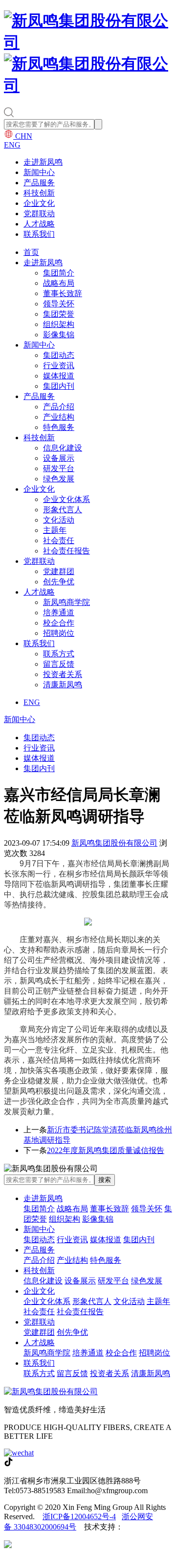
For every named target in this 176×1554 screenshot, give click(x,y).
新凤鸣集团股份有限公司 (114, 843)
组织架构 (58, 324)
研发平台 (58, 468)
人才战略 (39, 224)
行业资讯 (58, 365)
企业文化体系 (66, 499)
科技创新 (39, 193)
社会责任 (58, 540)
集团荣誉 (58, 314)
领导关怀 (58, 304)
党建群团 (58, 571)
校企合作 (58, 623)
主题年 (54, 530)
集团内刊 (58, 386)
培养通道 (58, 612)
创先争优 (58, 581)
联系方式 (58, 654)
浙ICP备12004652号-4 (79, 1516)
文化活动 (58, 520)
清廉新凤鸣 (62, 684)
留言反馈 (58, 664)
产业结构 (58, 417)
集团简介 (58, 273)
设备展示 (58, 458)
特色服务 (58, 427)
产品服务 (39, 182)
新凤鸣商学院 (66, 602)
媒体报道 (58, 376)
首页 (31, 252)
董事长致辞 (62, 293)
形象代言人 (62, 509)
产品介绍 (58, 406)
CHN (22, 136)
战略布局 (58, 283)
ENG (12, 145)
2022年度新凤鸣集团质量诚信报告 (105, 1150)
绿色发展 (58, 479)
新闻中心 (39, 172)
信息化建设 (62, 448)
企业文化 (39, 203)
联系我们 (39, 234)
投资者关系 (62, 674)
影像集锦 (58, 334)
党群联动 (39, 213)
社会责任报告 (66, 551)
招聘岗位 (58, 633)
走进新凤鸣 (43, 162)
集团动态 (58, 355)
